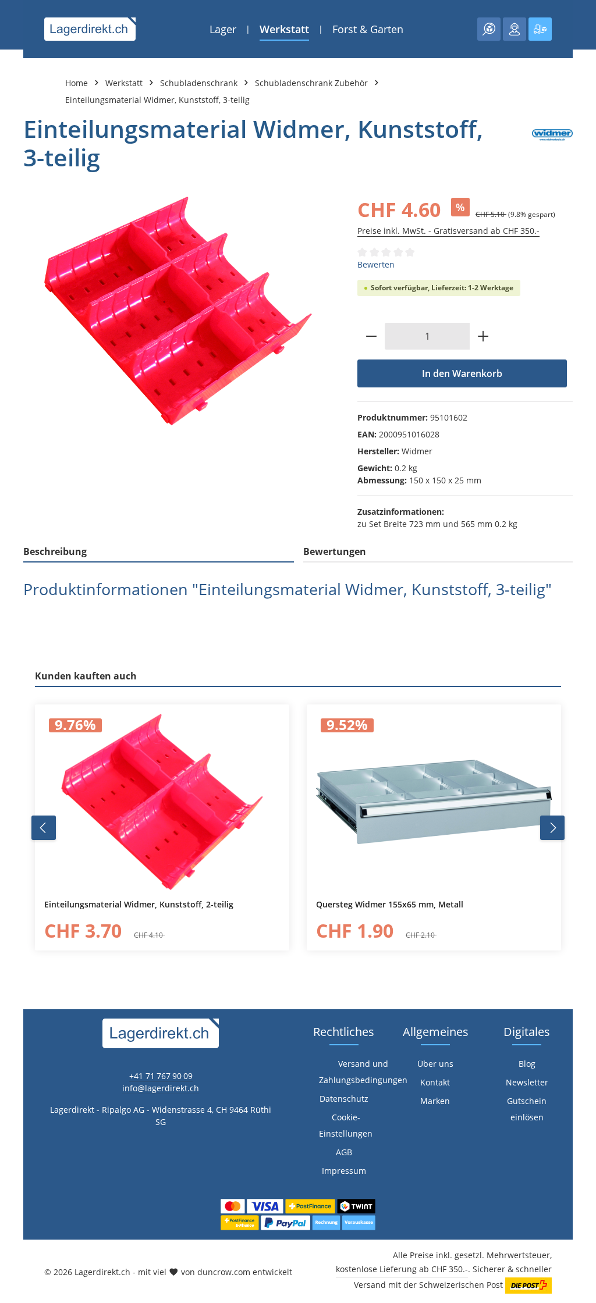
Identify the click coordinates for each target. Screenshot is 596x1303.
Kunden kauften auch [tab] (86, 676)
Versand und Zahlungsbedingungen (363, 1071)
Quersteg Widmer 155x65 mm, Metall (389, 904)
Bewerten (376, 264)
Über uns (435, 1063)
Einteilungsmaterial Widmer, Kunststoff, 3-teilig (157, 99)
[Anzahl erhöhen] (483, 336)
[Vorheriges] (43, 828)
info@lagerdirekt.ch (160, 1088)
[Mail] (15, 862)
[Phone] (15, 839)
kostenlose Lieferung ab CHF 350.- (402, 1268)
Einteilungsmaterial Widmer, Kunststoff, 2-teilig (138, 904)
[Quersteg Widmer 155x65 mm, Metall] (434, 802)
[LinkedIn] (15, 815)
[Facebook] (15, 792)
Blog (527, 1063)
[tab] (158, 552)
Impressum (344, 1170)
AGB (344, 1152)
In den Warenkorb (462, 373)
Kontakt (435, 1082)
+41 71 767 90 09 (161, 1075)
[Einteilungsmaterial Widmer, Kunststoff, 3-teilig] (178, 311)
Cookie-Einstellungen (345, 1125)
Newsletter (527, 1082)
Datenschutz (344, 1098)
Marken (435, 1100)
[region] (179, 311)
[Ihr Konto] (514, 29)
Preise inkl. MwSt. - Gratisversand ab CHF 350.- (448, 230)
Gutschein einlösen (527, 1109)
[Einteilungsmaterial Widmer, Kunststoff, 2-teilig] (162, 802)
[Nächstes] (552, 828)
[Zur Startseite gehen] (90, 29)
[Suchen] (489, 29)
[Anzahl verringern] (371, 336)
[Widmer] (552, 143)
